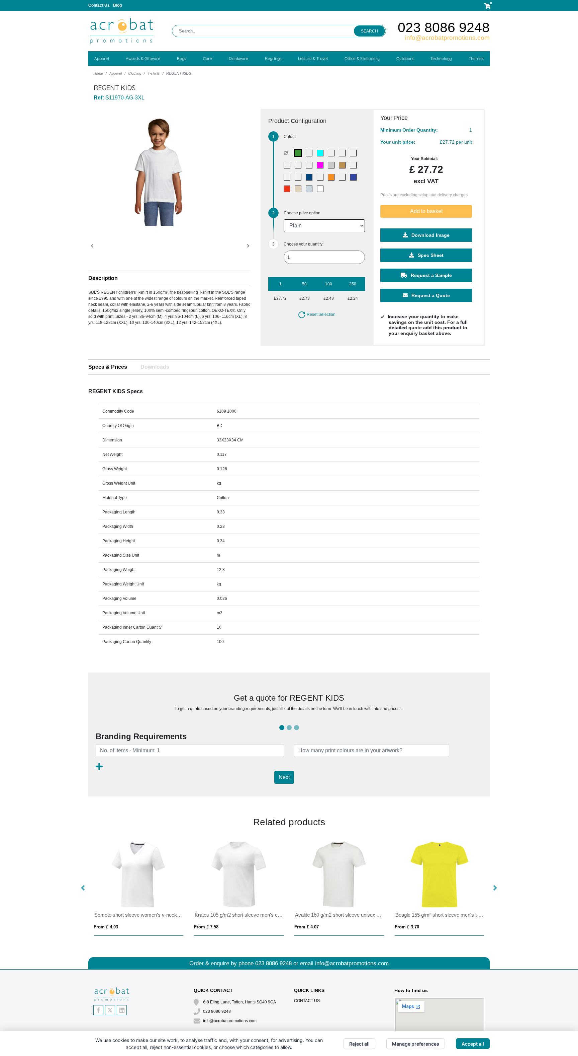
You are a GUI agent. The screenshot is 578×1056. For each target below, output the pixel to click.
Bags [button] (181, 58)
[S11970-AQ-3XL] (321, 153)
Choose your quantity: (303, 244)
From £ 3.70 (407, 926)
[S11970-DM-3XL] (299, 165)
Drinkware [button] (238, 58)
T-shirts (154, 73)
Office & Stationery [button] (362, 58)
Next (284, 777)
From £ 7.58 (206, 926)
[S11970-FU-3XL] (321, 165)
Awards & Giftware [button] (143, 58)
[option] (138, 888)
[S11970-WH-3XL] (321, 189)
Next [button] (494, 888)
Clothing (134, 73)
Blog (117, 5)
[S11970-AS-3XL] (344, 153)
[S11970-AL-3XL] (310, 153)
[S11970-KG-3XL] (355, 165)
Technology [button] (441, 58)
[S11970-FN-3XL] (310, 165)
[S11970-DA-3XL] (355, 153)
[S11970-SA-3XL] (299, 189)
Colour (290, 136)
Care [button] (207, 58)
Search (369, 31)
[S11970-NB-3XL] (299, 177)
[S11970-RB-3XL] (355, 177)
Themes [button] (476, 58)
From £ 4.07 (306, 926)
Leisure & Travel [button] (313, 58)
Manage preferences (415, 1044)
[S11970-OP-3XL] (321, 177)
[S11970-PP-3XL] (344, 177)
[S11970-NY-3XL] (310, 177)
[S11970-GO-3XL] (344, 165)
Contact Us (99, 5)
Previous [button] (83, 888)
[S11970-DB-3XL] (288, 165)
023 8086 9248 (444, 27)
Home (98, 73)
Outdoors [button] (405, 58)
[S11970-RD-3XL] (288, 189)
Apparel (115, 73)
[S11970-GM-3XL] (333, 165)
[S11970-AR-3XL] (333, 153)
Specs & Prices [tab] (107, 367)
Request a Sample (430, 275)
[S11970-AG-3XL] (299, 153)
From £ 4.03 (106, 926)
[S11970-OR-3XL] (333, 177)
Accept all (473, 1044)
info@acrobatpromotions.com (447, 37)
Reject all (359, 1044)
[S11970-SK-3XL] (310, 189)
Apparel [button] (101, 58)
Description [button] (103, 278)
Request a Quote (430, 295)
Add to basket (426, 211)
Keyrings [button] (273, 58)
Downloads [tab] (154, 367)
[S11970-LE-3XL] (288, 177)
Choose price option (302, 213)
